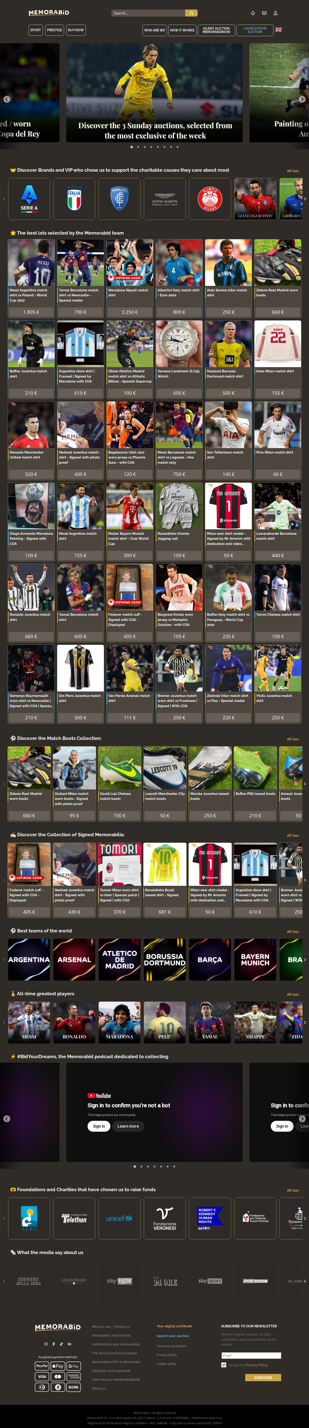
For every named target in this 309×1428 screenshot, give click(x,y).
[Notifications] (253, 13)
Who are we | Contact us (111, 1326)
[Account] (275, 13)
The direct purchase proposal (114, 1353)
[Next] (304, 199)
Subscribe (263, 1377)
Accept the (248, 1365)
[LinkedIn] (69, 1344)
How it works (182, 30)
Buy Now (76, 30)
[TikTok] (61, 1344)
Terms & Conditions (172, 1346)
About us (99, 1388)
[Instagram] (46, 1344)
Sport (35, 30)
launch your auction (255, 30)
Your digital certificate (174, 1326)
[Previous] (4, 199)
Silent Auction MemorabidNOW (216, 30)
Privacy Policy (167, 1355)
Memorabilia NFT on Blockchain (116, 1362)
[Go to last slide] (6, 99)
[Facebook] (54, 1344)
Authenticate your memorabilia (116, 1344)
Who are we (154, 30)
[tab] (131, 147)
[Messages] (264, 13)
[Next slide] (302, 99)
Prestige (54, 30)
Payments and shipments (111, 1371)
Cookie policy (166, 1363)
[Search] (191, 13)
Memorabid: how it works (111, 1335)
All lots (293, 171)
